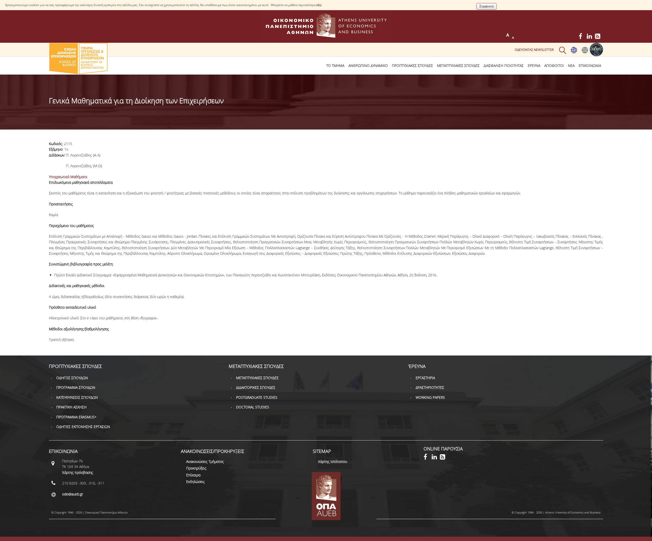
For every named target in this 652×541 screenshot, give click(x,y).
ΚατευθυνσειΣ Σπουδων (77, 397)
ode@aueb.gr (72, 494)
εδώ (319, 5)
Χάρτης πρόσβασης (77, 472)
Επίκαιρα (193, 475)
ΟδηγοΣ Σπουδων (72, 377)
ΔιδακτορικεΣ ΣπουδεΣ (255, 387)
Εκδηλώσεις (195, 481)
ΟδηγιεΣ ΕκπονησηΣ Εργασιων (83, 426)
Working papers (430, 397)
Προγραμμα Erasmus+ (76, 417)
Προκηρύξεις (196, 468)
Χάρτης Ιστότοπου (332, 461)
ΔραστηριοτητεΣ (430, 387)
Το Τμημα (335, 65)
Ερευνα (534, 65)
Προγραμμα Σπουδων (75, 387)
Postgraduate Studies (256, 397)
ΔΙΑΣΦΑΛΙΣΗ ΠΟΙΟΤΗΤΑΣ (504, 65)
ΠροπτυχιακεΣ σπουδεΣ (412, 65)
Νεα (571, 65)
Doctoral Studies (252, 407)
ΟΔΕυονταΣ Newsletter (534, 49)
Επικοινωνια (590, 65)
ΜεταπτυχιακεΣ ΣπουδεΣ (458, 65)
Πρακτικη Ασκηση (71, 407)
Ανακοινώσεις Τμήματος (205, 461)
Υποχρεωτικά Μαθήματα (68, 176)
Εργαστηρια (425, 377)
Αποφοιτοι (554, 65)
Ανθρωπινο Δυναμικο (368, 65)
